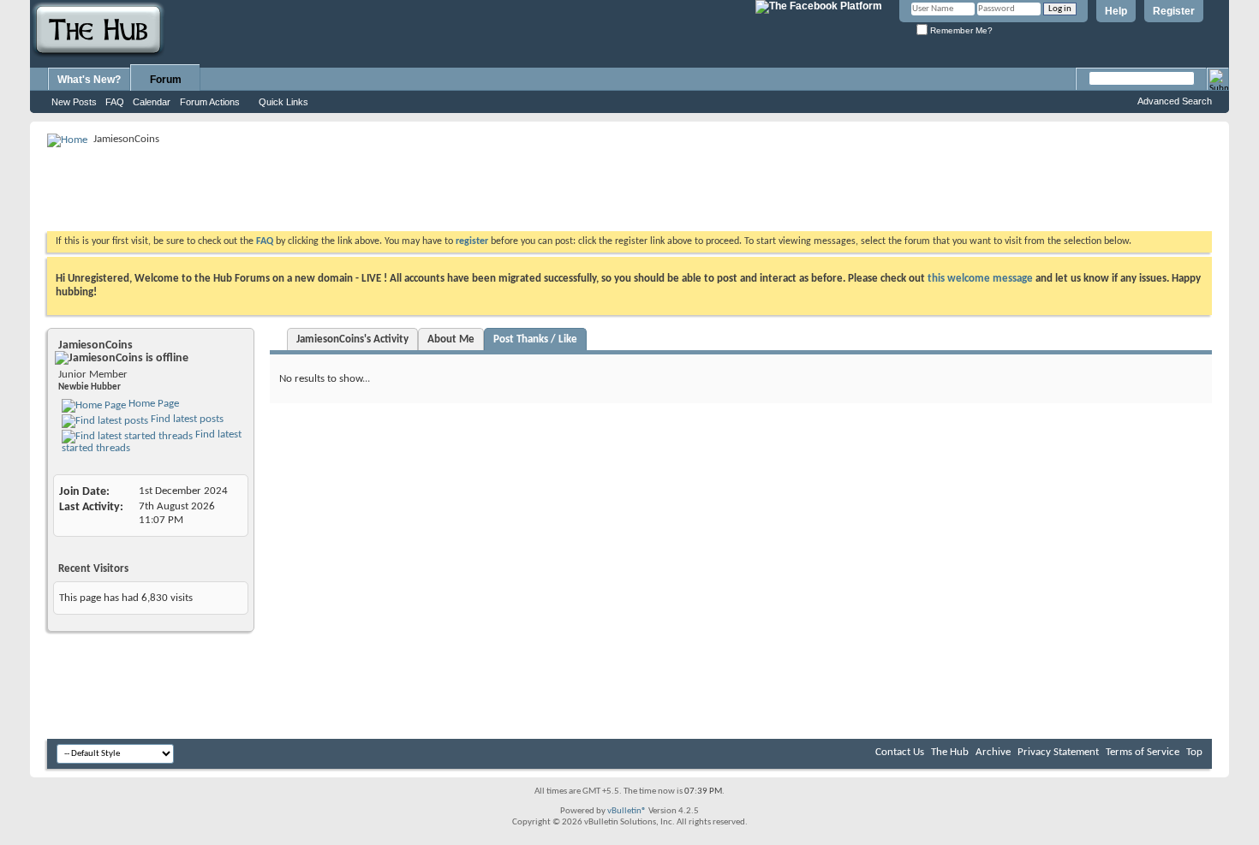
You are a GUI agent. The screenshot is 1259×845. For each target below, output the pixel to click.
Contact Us (899, 752)
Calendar (151, 102)
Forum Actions (210, 102)
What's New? (89, 80)
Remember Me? (960, 30)
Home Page (152, 403)
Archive (993, 752)
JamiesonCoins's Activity (352, 339)
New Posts (74, 102)
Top (1194, 752)
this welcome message (980, 278)
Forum (166, 80)
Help (1116, 11)
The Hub (950, 752)
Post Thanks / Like (535, 339)
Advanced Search (1174, 101)
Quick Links (283, 102)
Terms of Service (1142, 752)
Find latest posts (186, 419)
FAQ (114, 102)
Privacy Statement (1058, 752)
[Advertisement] (359, 188)
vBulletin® (627, 811)
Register (1174, 11)
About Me (450, 339)
